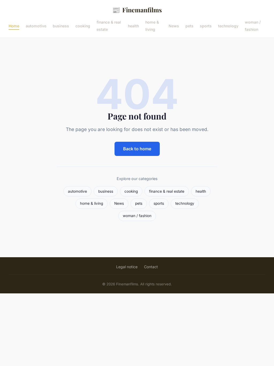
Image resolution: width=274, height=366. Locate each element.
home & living (152, 26)
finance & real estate (109, 26)
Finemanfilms (137, 9)
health (133, 25)
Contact (151, 266)
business (61, 25)
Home (14, 25)
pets (189, 25)
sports (206, 25)
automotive (36, 25)
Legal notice (127, 266)
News (174, 25)
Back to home (137, 148)
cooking (82, 25)
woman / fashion (253, 26)
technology (228, 25)
